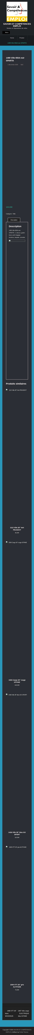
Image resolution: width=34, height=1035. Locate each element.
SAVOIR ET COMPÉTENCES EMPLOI (17, 25)
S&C (22, 64)
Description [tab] (14, 220)
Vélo (14, 214)
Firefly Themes (23, 1032)
